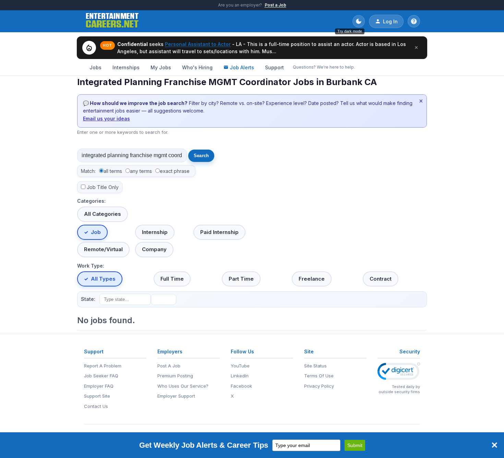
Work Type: (90, 266)
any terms (141, 171)
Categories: (91, 201)
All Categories (102, 214)
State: (88, 299)
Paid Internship (219, 232)
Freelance (312, 278)
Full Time (172, 278)
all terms (113, 171)
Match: (88, 171)
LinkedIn (240, 375)
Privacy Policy (319, 386)
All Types (103, 278)
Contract (381, 278)
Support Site (97, 396)
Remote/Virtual (103, 249)
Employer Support (176, 396)
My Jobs (161, 67)
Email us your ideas (106, 118)
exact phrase (175, 171)
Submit (354, 445)
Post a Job (275, 5)
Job (96, 232)
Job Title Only (103, 187)
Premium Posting (175, 375)
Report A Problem (102, 365)
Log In (390, 21)
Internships (126, 67)
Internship (155, 232)
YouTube (240, 365)
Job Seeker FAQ (101, 375)
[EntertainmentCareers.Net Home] (112, 21)
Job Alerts (242, 67)
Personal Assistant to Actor (198, 44)
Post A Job (168, 365)
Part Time (241, 278)
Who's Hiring (197, 67)
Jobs (95, 67)
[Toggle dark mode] (358, 21)
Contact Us (96, 406)
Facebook (241, 386)
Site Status (315, 365)
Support (274, 67)
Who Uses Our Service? (182, 386)
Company (154, 249)
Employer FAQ (98, 386)
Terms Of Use (319, 375)
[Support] (414, 21)
